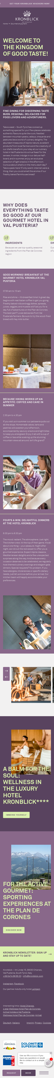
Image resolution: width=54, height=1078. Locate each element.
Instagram (8, 983)
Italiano (16, 1022)
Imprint (30, 1022)
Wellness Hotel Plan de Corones (18, 1015)
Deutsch (7, 1022)
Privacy (38, 1022)
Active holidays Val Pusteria (16, 1012)
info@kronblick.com (33, 976)
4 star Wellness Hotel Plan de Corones (21, 1008)
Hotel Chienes (27, 1005)
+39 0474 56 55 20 (12, 976)
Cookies (47, 1022)
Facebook (19, 983)
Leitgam (36, 989)
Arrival (38, 1015)
